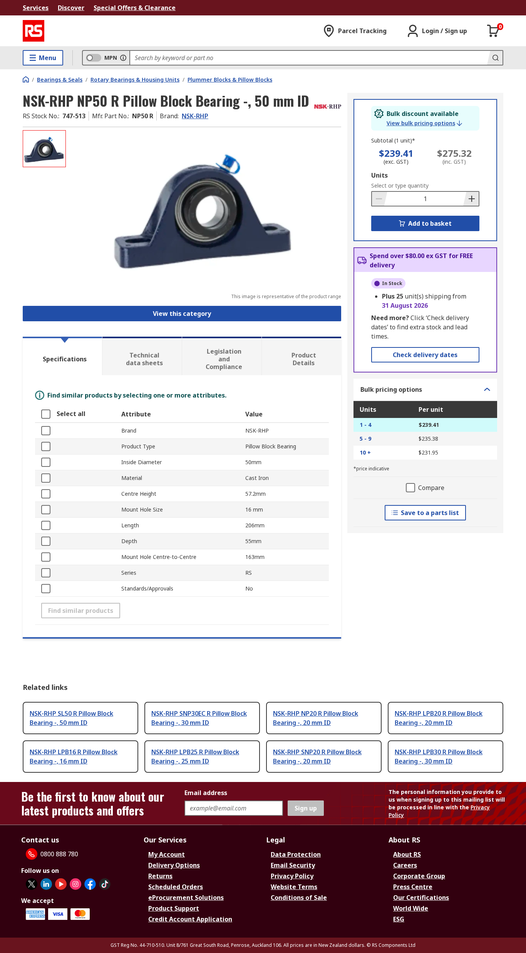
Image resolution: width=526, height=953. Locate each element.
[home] (26, 79)
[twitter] (31, 884)
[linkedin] (46, 884)
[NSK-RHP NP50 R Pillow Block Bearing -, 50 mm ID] (204, 207)
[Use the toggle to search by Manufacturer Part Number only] (123, 58)
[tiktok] (105, 884)
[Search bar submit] (495, 58)
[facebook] (90, 884)
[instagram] (75, 884)
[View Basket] (493, 31)
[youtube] (61, 884)
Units (379, 175)
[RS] (33, 31)
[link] (424, 123)
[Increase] (471, 199)
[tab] (62, 356)
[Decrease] (379, 199)
